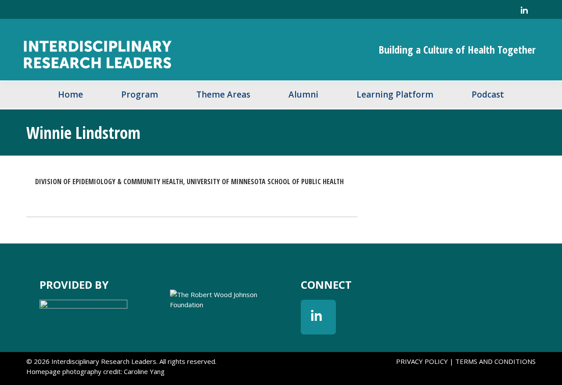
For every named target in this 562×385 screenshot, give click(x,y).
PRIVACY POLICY (422, 361)
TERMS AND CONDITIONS (495, 361)
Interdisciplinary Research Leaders (149, 49)
